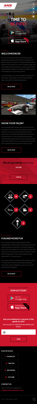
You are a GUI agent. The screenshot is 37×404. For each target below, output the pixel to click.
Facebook (11, 356)
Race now (11, 86)
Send (18, 339)
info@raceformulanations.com (12, 390)
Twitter (11, 363)
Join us (18, 177)
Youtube (11, 377)
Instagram (11, 370)
